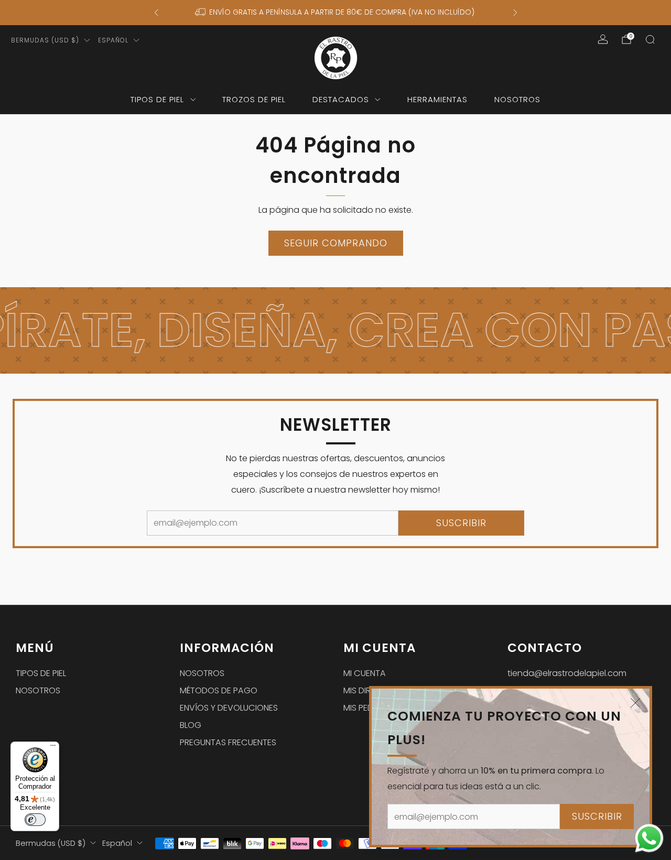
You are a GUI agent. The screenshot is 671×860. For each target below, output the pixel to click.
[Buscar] (650, 39)
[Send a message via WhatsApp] (649, 838)
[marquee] (335, 330)
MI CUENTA (364, 673)
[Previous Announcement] (156, 12)
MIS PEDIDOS (367, 708)
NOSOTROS (517, 99)
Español (113, 40)
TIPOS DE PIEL (157, 99)
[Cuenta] (603, 39)
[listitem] (336, 12)
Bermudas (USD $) (45, 40)
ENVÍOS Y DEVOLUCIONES (229, 708)
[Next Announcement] (515, 12)
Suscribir (597, 816)
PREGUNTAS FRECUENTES (228, 742)
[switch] (35, 819)
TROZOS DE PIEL (254, 99)
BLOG (190, 725)
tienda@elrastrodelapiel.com (566, 673)
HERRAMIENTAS (437, 99)
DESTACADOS (340, 99)
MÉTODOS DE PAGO (218, 690)
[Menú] (53, 748)
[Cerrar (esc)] (635, 703)
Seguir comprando (335, 242)
